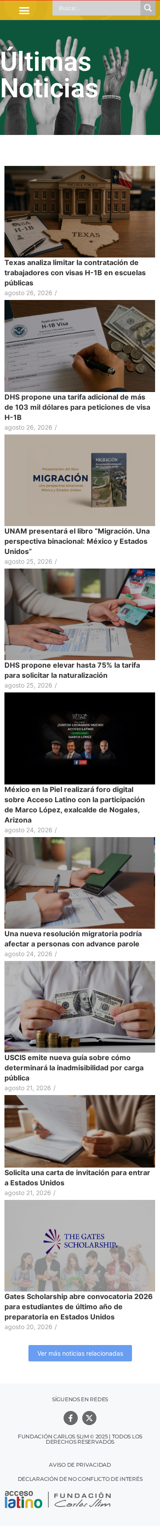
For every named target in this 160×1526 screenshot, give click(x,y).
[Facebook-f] (71, 1418)
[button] (24, 10)
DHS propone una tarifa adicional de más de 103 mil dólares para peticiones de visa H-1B (77, 407)
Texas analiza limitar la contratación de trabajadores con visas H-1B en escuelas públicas (75, 272)
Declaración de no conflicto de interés (80, 1479)
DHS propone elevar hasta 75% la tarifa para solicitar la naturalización (72, 670)
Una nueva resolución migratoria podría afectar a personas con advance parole (73, 938)
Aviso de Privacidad (80, 1464)
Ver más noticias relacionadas (80, 1353)
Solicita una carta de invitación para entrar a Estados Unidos (77, 1177)
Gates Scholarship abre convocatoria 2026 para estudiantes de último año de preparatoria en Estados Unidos (78, 1306)
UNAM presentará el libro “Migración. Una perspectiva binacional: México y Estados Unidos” (77, 541)
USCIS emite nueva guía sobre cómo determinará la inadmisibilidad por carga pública (74, 1067)
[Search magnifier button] (148, 7)
